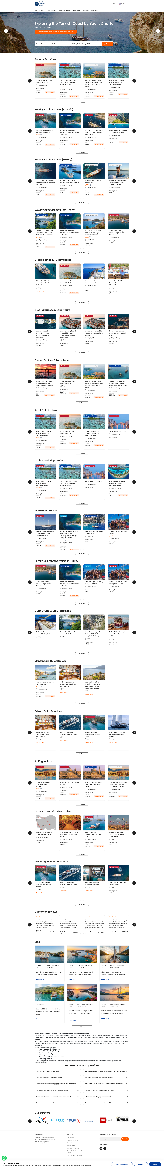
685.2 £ (87, 193)
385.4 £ (62, 548)
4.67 (39, 686)
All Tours (82, 102)
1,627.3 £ (87, 142)
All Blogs (82, 1027)
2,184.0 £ (62, 94)
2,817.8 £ (87, 94)
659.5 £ (111, 140)
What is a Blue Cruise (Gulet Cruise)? (47, 1071)
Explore (108, 44)
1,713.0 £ (38, 694)
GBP (113, 4)
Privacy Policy (71, 1145)
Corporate (70, 1134)
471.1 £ (38, 543)
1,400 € (38, 192)
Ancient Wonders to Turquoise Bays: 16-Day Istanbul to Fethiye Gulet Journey (81, 1013)
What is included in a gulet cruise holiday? (49, 1077)
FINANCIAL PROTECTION (90, 10)
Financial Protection (73, 1140)
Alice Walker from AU (90, 933)
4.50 (113, 536)
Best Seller (40, 65)
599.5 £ (38, 142)
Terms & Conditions (73, 1148)
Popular (63, 516)
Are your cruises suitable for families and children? (52, 1091)
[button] (39, 10)
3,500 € (87, 794)
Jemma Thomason (39, 931)
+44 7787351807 (42, 1141)
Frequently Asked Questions (82, 1065)
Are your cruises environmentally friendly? (98, 1103)
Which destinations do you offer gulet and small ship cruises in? (105, 1071)
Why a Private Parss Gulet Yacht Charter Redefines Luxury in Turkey (113, 973)
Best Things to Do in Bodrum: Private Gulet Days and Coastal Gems (48, 973)
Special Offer (114, 215)
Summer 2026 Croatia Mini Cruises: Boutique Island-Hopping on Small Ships (48, 1011)
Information (39, 1134)
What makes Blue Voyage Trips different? (98, 1097)
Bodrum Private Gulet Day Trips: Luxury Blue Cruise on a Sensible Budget (114, 1012)
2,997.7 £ (111, 794)
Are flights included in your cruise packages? (99, 1077)
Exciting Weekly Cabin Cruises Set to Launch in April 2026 (55, 31)
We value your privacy (11, 1163)
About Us (69, 1143)
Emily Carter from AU (66, 933)
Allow (155, 1164)
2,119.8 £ (87, 844)
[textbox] (51, 44)
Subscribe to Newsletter (108, 1134)
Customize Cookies (121, 1164)
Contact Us (70, 1137)
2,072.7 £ (38, 393)
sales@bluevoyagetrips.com (45, 1143)
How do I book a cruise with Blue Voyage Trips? (99, 1091)
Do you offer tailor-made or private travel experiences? (53, 1097)
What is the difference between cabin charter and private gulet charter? (56, 1084)
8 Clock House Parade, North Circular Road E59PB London (45, 1138)
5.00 (64, 87)
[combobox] (51, 44)
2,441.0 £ (38, 90)
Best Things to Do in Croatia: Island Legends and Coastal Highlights (81, 973)
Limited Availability (91, 65)
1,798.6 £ (62, 190)
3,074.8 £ (112, 493)
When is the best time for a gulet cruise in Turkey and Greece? (104, 1083)
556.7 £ (38, 245)
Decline (140, 1164)
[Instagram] (101, 1148)
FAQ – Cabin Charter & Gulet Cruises (75, 1152)
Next (158, 31)
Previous (6, 31)
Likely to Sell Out (115, 65)
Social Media (104, 1145)
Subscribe (125, 1139)
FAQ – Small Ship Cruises (74, 1155)
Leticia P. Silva (113, 932)
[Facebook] (104, 1148)
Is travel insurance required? (45, 1103)
